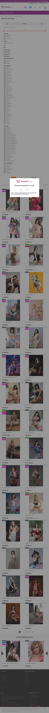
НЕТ (27, 189)
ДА (21, 189)
